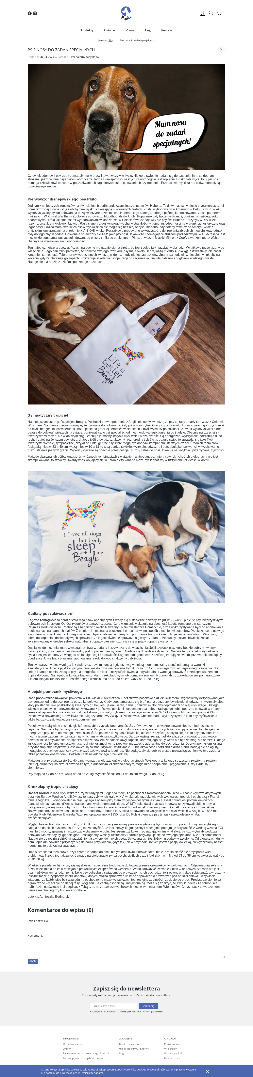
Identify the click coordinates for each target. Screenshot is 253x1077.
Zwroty (67, 1048)
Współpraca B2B (173, 1053)
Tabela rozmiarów (129, 1044)
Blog (121, 1053)
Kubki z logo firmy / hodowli (134, 1048)
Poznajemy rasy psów (85, 57)
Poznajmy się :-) (172, 1044)
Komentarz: (35, 935)
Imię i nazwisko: (38, 921)
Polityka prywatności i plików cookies (83, 1058)
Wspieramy (170, 1048)
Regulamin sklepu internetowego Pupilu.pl (86, 1053)
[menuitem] (87, 30)
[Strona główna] (126, 13)
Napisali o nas (172, 1058)
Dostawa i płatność (73, 1044)
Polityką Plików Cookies (132, 1069)
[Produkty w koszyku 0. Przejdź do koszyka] (219, 15)
